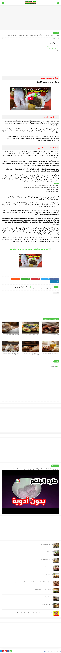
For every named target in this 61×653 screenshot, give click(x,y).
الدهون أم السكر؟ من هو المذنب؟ (12, 334)
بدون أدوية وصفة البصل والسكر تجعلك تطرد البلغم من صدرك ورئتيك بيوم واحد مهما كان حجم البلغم (35, 469)
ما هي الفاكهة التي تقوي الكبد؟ (32, 334)
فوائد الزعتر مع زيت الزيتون (50, 50)
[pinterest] (3, 651)
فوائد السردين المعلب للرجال (47, 544)
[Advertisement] (30, 18)
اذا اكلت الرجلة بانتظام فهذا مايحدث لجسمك (44, 589)
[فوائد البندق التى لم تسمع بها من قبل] (50, 346)
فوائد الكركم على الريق (48, 574)
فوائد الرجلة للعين (49, 551)
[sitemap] (11, 651)
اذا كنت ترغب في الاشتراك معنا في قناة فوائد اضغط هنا (30, 249)
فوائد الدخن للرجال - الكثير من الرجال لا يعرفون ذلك (46, 185)
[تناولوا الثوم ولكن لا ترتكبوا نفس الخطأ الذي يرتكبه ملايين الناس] (10, 346)
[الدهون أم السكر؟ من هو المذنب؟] (10, 328)
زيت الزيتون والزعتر (52, 48)
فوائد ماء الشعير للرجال (48, 597)
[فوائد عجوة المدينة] (50, 328)
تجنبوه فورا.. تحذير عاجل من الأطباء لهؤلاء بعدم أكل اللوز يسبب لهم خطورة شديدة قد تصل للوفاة (33, 581)
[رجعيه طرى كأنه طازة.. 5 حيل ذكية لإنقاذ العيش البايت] (30, 346)
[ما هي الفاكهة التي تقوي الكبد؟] (30, 328)
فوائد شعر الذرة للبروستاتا (47, 604)
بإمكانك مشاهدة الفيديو (51, 46)
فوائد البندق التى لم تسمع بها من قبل (51, 353)
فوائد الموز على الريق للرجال (47, 559)
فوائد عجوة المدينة (55, 334)
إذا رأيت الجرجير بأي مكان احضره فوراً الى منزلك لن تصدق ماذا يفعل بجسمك (41, 187)
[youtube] (6, 651)
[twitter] (1, 651)
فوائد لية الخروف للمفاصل (52, 189)
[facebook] (8, 651)
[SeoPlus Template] (60, 651)
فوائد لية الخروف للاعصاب (52, 191)
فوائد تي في (46, 651)
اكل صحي (56, 32)
